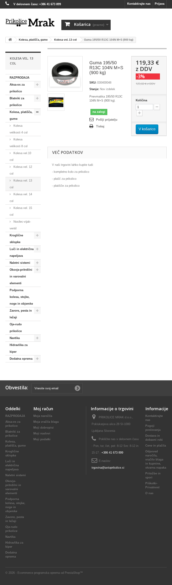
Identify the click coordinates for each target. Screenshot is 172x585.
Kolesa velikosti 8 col (19, 143)
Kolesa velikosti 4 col (19, 129)
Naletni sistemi (20, 262)
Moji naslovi (41, 433)
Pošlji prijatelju (106, 119)
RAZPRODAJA (19, 77)
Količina (141, 100)
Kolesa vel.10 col (20, 156)
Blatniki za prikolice (17, 102)
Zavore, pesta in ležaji (21, 314)
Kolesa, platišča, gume (21, 115)
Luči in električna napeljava (22, 252)
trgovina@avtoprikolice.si (108, 467)
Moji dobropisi (43, 427)
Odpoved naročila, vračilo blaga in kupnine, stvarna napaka (155, 459)
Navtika (15, 338)
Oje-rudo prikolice (16, 328)
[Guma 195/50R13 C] (56, 102)
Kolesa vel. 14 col (21, 198)
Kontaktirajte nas (138, 3)
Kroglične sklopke (16, 239)
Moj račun (43, 408)
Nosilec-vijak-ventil (20, 225)
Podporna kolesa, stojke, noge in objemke (21, 296)
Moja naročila (42, 416)
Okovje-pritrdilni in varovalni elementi (21, 276)
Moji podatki (42, 439)
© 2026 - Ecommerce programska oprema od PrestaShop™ (44, 572)
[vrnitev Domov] (10, 40)
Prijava (159, 3)
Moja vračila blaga (46, 421)
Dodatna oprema (21, 358)
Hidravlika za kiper (19, 348)
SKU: (92, 82)
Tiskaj (100, 126)
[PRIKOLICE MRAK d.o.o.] (30, 23)
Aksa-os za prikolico (17, 88)
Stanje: (94, 89)
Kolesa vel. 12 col (21, 170)
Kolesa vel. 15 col (21, 211)
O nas (149, 493)
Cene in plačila (155, 445)
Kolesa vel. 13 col (21, 184)
